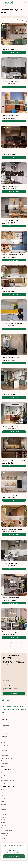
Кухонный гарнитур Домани (11, 632)
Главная (3, 5)
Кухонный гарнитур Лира (10, 357)
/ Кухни (6, 5)
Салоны (3, 712)
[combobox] (6, 21)
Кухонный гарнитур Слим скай (12, 323)
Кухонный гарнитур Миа (10, 563)
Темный (3, 841)
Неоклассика (5, 731)
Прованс (3, 728)
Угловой (3, 766)
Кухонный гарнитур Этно (10, 289)
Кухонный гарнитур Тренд (10, 115)
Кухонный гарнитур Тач (10, 220)
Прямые (3, 740)
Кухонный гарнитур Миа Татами (13, 255)
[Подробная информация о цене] (15, 49)
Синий (3, 820)
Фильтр (21, 21)
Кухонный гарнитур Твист (10, 426)
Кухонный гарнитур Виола (11, 598)
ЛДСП (3, 792)
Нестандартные (6, 753)
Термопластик (5, 773)
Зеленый (3, 823)
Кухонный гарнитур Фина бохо (12, 47)
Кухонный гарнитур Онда (10, 81)
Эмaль (3, 778)
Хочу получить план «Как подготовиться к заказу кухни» (13, 684)
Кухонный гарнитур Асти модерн (13, 529)
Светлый (3, 838)
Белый (3, 802)
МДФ (2, 790)
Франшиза (13, 709)
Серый (3, 812)
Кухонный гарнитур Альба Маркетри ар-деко (11, 151)
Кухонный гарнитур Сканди (11, 392)
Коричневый (4, 807)
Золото (3, 828)
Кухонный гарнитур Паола (11, 186)
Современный (5, 725)
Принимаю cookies (14, 856)
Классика (4, 733)
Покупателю (5, 709)
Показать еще (14, 647)
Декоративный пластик (8, 781)
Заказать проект (14, 52)
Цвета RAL (4, 836)
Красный (3, 825)
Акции (21, 706)
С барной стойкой (6, 758)
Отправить (14, 693)
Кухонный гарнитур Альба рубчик (13, 460)
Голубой (3, 817)
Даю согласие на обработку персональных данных (11, 688)
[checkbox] (3, 684)
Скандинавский (18, 17)
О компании (22, 709)
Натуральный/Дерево (7, 831)
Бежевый (3, 804)
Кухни (3, 706)
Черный (3, 809)
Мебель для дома (12, 706)
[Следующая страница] (21, 643)
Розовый (3, 815)
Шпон (3, 775)
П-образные (4, 745)
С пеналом (4, 750)
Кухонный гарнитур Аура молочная (14, 495)
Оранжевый (4, 833)
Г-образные (4, 756)
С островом (4, 748)
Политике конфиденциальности (11, 852)
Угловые (3, 742)
